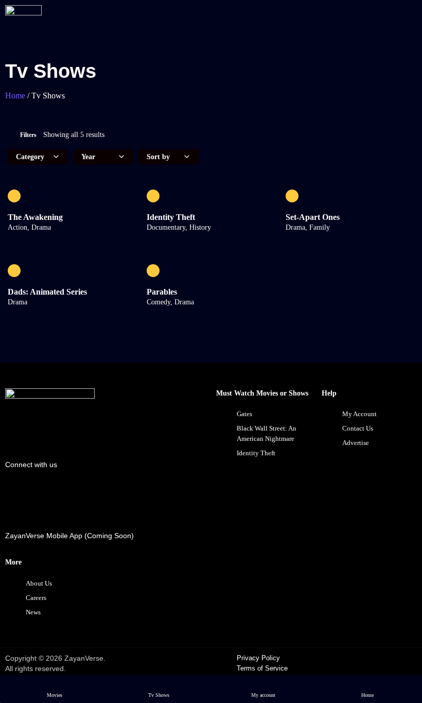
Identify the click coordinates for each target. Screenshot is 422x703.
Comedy (158, 302)
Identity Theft (171, 217)
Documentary (166, 227)
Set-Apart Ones (313, 217)
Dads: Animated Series (47, 291)
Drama (41, 227)
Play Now (72, 196)
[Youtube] (53, 491)
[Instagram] (89, 491)
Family (319, 227)
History (200, 227)
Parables (162, 291)
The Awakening (35, 217)
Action (17, 227)
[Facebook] (18, 491)
